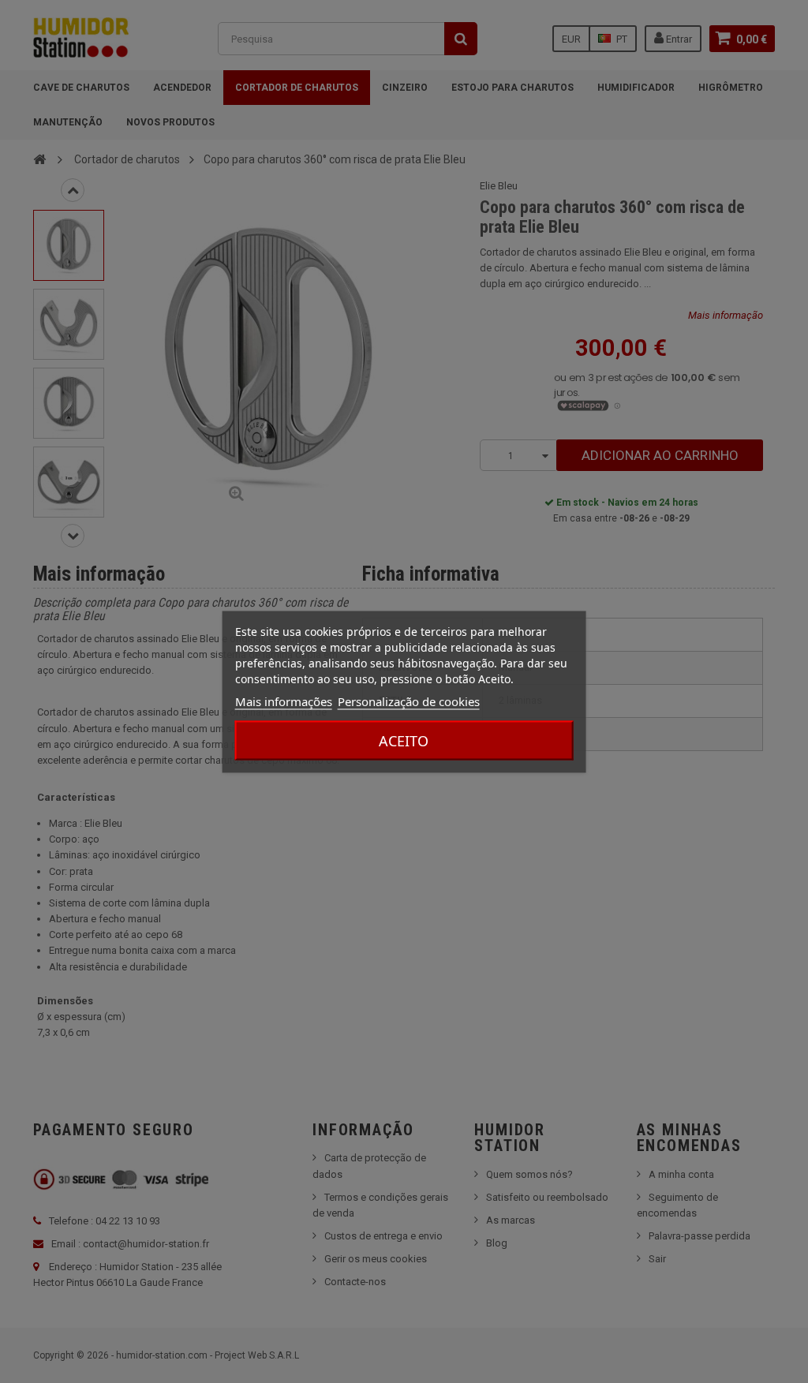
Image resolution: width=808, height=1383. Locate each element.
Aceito (403, 740)
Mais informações (283, 700)
